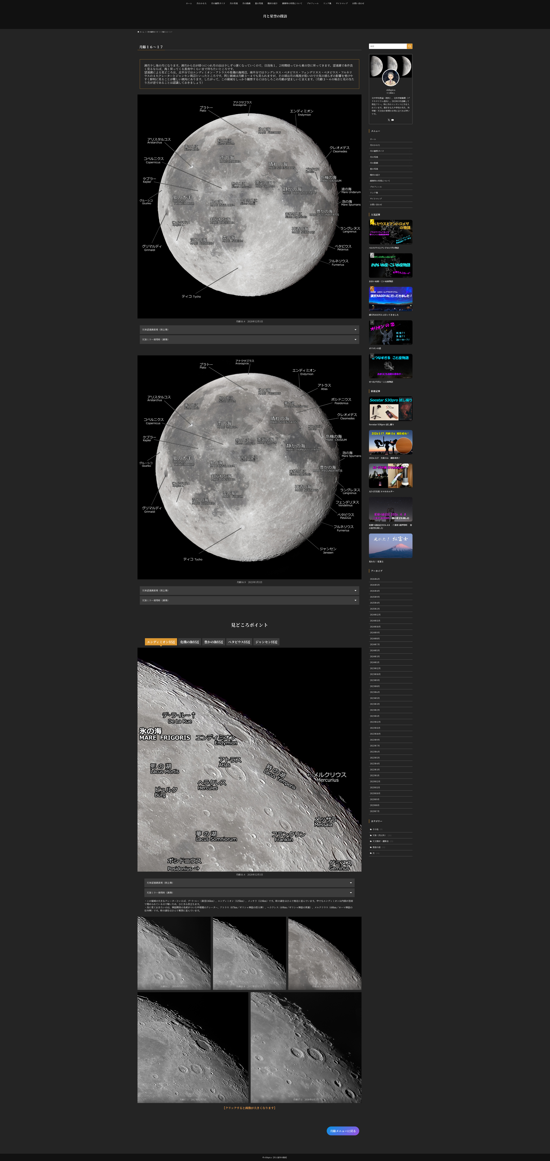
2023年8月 (375, 686)
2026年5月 (375, 584)
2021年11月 (375, 787)
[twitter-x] (388, 120)
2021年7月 (374, 811)
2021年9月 (374, 799)
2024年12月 (375, 614)
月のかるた (375, 145)
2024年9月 (375, 632)
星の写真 (374, 168)
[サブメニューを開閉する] (409, 151)
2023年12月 (375, 668)
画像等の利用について (380, 180)
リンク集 (374, 192)
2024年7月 (375, 644)
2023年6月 (375, 692)
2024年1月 (374, 662)
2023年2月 (375, 710)
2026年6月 (375, 578)
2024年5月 (375, 650)
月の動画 (374, 162)
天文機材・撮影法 (383, 841)
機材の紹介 (375, 174)
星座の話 (379, 847)
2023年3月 (375, 703)
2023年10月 (375, 674)
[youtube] (392, 120)
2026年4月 (375, 590)
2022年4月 (375, 763)
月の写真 (374, 157)
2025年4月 (375, 602)
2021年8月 (374, 805)
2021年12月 (375, 781)
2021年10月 (375, 793)
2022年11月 (375, 727)
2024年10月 (375, 626)
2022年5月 (375, 757)
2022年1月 (374, 775)
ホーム (373, 139)
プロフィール (376, 186)
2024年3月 (375, 656)
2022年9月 (375, 739)
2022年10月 (375, 733)
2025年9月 (375, 596)
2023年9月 (375, 680)
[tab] (161, 641)
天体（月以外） (382, 835)
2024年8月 (375, 638)
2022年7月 (375, 745)
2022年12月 (375, 721)
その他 (377, 829)
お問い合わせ (376, 204)
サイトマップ (376, 198)
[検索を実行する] (409, 46)
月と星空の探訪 (275, 16)
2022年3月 (375, 769)
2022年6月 (375, 751)
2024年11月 (375, 620)
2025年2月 (375, 608)
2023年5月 (375, 698)
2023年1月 (374, 716)
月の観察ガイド (377, 150)
